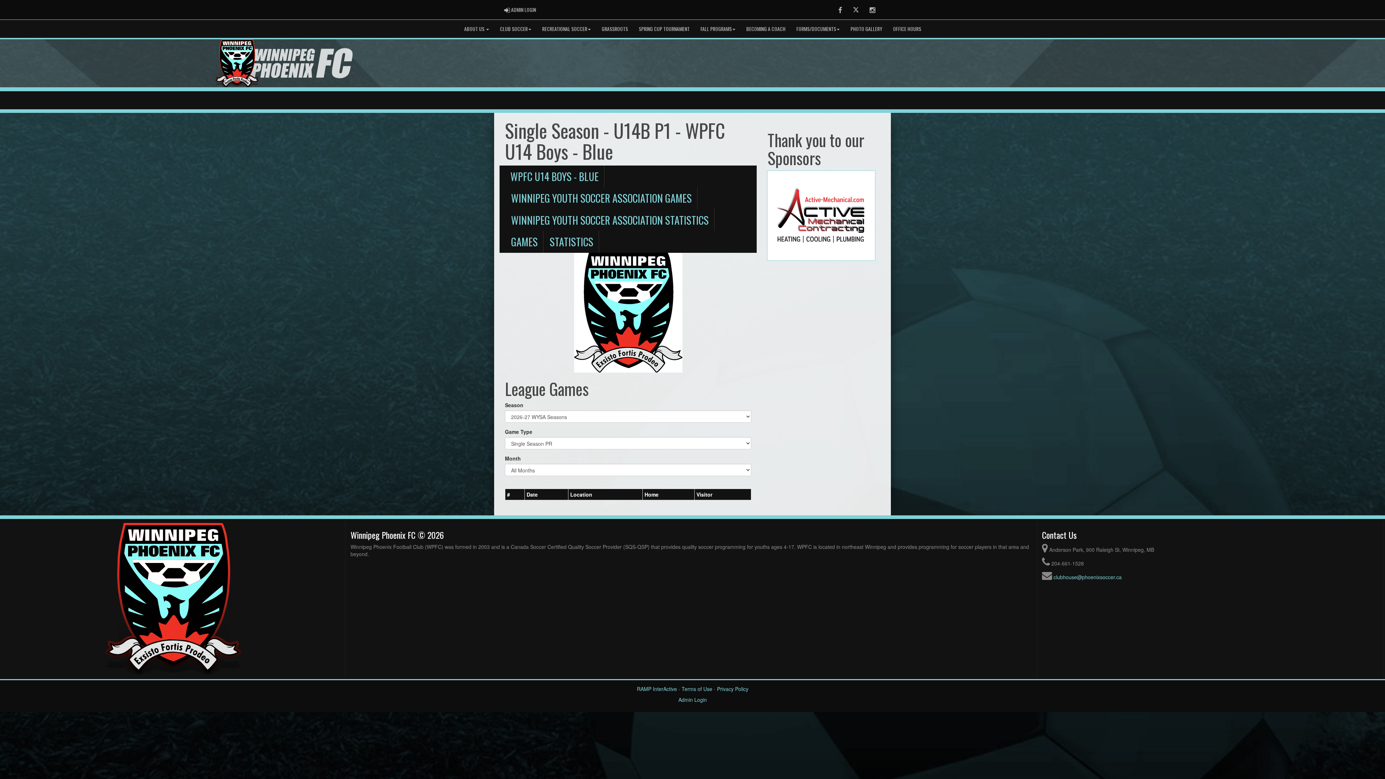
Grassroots (615, 28)
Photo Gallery (866, 28)
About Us (474, 28)
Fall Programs (716, 28)
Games (524, 241)
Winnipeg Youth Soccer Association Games (601, 198)
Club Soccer (514, 28)
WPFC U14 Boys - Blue (554, 176)
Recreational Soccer (564, 28)
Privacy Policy (732, 688)
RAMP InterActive (657, 688)
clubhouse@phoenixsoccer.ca (1088, 577)
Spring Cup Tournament (664, 28)
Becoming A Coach (766, 28)
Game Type (518, 431)
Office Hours (907, 28)
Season (514, 405)
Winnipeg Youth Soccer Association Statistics (610, 220)
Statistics (571, 241)
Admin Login (692, 699)
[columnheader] (515, 494)
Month (513, 458)
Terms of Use (697, 688)
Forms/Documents (816, 28)
